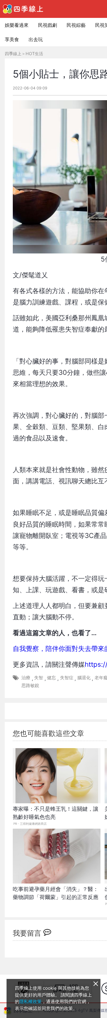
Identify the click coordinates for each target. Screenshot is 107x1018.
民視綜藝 (76, 25)
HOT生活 (34, 53)
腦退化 (84, 677)
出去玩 (36, 39)
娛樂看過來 (17, 25)
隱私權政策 (30, 1001)
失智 (38, 677)
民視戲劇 (47, 25)
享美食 (12, 39)
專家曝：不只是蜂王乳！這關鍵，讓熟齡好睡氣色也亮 (55, 813)
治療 (25, 677)
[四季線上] (23, 9)
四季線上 (13, 53)
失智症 (66, 677)
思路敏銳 (30, 685)
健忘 (51, 677)
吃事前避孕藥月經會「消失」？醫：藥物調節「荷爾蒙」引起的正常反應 (55, 893)
